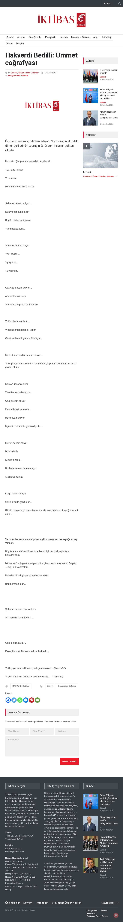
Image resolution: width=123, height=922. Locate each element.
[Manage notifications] (116, 915)
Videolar (110, 176)
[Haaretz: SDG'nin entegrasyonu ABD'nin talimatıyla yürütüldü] (90, 843)
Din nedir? (88, 172)
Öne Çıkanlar (35, 37)
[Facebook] (8, 700)
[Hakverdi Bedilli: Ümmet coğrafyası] (42, 106)
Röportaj (106, 37)
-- (100, 122)
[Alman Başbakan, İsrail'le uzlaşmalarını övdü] (90, 118)
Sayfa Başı (108, 902)
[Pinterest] (31, 700)
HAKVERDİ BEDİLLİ (20, 686)
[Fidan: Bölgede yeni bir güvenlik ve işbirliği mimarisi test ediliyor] (90, 95)
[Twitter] (14, 700)
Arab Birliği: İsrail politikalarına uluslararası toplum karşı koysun (107, 865)
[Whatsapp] (19, 700)
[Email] (37, 700)
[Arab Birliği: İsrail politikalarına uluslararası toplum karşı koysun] (90, 865)
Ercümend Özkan (80, 37)
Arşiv (96, 37)
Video (9, 43)
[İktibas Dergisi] (61, 22)
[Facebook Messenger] (25, 700)
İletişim (20, 43)
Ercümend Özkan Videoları (94, 176)
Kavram (64, 37)
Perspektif (50, 37)
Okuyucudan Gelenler (28, 73)
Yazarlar (21, 37)
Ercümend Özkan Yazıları (66, 902)
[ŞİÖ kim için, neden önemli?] (90, 76)
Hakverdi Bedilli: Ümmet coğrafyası (41, 59)
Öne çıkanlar (12, 902)
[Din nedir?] (100, 155)
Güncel (10, 37)
